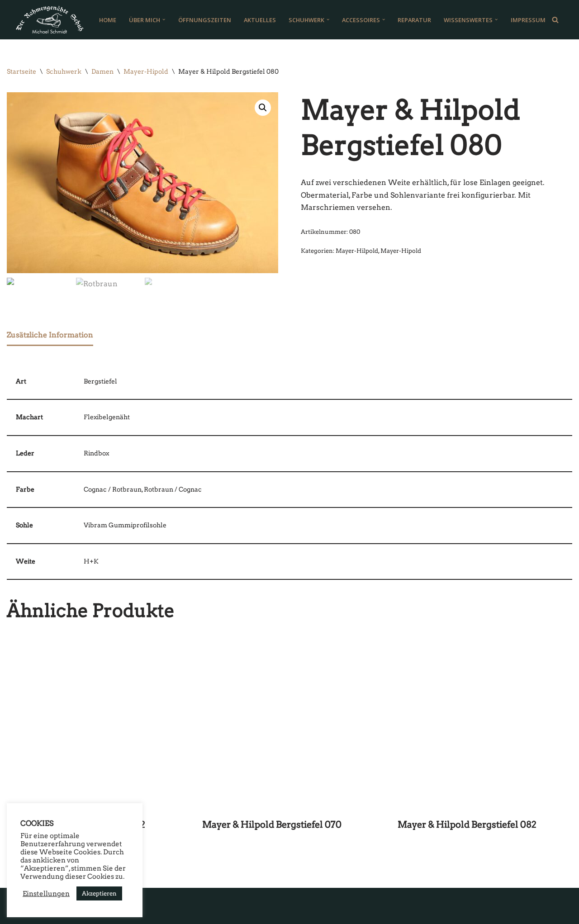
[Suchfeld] (555, 19)
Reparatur (414, 20)
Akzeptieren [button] (99, 893)
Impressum (528, 20)
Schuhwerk (63, 71)
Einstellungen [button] (46, 894)
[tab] (50, 335)
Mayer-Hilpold (357, 250)
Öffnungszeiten (204, 20)
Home (107, 20)
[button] (163, 19)
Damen (102, 71)
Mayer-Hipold (145, 71)
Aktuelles (260, 20)
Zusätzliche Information (50, 335)
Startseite (21, 71)
